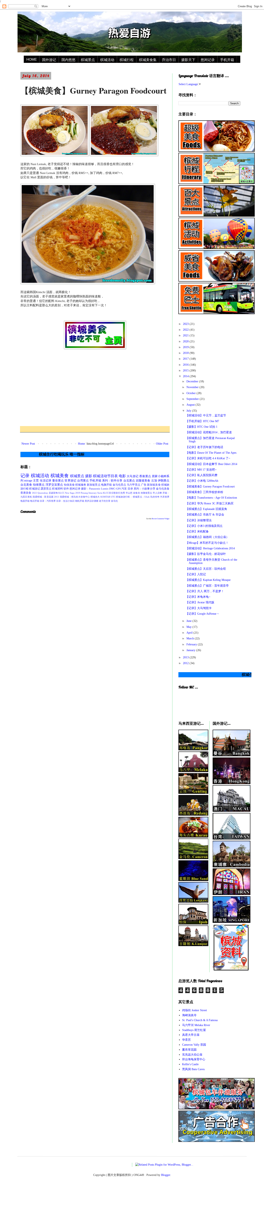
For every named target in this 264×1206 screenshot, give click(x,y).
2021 (186, 335)
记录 (24, 475)
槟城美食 (60, 475)
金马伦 (114, 501)
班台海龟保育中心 (193, 1059)
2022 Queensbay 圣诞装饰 (45, 493)
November (192, 387)
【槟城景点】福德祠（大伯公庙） (207, 537)
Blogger (165, 1175)
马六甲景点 (133, 484)
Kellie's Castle (190, 1064)
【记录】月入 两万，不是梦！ (205, 591)
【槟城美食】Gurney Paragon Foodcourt (210, 486)
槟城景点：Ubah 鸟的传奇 (146, 497)
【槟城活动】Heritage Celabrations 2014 (210, 548)
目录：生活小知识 (65, 501)
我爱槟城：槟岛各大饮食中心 (75, 497)
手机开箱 (227, 60)
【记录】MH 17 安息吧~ (201, 469)
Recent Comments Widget (160, 519)
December (192, 381)
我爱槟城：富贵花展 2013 (46, 497)
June (189, 620)
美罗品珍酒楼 (91, 501)
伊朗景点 (163, 480)
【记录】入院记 (196, 574)
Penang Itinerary (89, 493)
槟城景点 (88, 60)
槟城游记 (34, 488)
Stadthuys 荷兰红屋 (194, 1030)
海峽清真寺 (189, 1015)
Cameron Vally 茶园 (194, 1044)
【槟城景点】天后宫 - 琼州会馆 (206, 568)
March (190, 638)
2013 (186, 657)
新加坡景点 (93, 484)
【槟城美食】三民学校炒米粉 (204, 492)
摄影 (88, 476)
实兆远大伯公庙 (192, 1054)
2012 (186, 663)
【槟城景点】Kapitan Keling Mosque (208, 579)
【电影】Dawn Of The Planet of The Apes (211, 452)
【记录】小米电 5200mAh (202, 480)
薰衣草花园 (189, 1049)
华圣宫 (186, 1039)
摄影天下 (188, 60)
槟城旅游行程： (124, 497)
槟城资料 (57, 488)
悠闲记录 (208, 60)
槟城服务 (80, 484)
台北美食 (26, 484)
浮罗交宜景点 (54, 484)
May (189, 626)
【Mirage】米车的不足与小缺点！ (207, 542)
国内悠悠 (68, 60)
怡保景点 (39, 484)
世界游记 (70, 480)
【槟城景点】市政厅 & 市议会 (205, 514)
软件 (66, 488)
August (191, 404)
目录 (130, 488)
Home (81, 443)
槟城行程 (127, 60)
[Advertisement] (95, 387)
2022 (186, 329)
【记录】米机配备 (197, 531)
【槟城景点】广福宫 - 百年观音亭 (207, 585)
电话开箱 (34, 501)
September (193, 398)
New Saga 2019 (72, 493)
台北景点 (129, 480)
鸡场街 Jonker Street (194, 1010)
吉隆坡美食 (143, 480)
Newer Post (28, 443)
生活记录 (45, 480)
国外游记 (49, 60)
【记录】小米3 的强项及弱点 (204, 525)
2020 (186, 341)
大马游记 (132, 476)
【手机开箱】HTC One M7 (202, 421)
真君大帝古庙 (190, 1034)
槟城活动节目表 (105, 476)
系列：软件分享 (112, 480)
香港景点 (145, 476)
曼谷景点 (58, 480)
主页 (36, 480)
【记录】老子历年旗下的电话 (204, 447)
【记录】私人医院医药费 (201, 475)
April (189, 632)
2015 (186, 370)
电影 (122, 476)
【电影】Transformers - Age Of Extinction (211, 497)
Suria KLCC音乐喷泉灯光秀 (111, 493)
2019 (186, 347)
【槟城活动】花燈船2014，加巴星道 (209, 432)
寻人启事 (157, 493)
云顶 (154, 480)
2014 (186, 376)
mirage (28, 480)
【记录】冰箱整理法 (199, 520)
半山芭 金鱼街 (133, 493)
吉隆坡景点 (146, 493)
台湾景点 (83, 480)
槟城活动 (107, 60)
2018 (186, 353)
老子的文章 (104, 501)
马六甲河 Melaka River (196, 1025)
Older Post (162, 443)
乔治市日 (169, 60)
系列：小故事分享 (144, 488)
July (189, 410)
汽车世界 (164, 497)
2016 (186, 364)
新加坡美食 (154, 484)
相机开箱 (79, 501)
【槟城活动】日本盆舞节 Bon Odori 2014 (211, 464)
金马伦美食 (162, 488)
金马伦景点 (119, 484)
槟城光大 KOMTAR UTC (103, 497)
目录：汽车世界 (48, 501)
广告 (143, 484)
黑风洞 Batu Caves (193, 1069)
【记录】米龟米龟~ (198, 596)
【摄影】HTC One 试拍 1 (201, 426)
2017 (186, 358)
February (192, 644)
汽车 (124, 488)
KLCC (61, 493)
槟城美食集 (148, 60)
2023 (186, 323)
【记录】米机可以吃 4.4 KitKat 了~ (208, 458)
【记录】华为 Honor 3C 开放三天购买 (209, 503)
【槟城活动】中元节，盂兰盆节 (206, 415)
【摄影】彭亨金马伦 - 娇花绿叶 (206, 553)
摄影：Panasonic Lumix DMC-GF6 (101, 488)
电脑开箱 (106, 484)
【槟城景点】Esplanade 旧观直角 (206, 509)
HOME (31, 59)
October (191, 393)
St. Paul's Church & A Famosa (200, 1020)
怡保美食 (69, 484)
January (191, 650)
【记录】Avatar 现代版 (200, 602)
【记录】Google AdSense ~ (202, 613)
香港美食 (25, 492)
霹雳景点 (46, 488)
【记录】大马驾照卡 (199, 608)
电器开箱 (24, 501)
